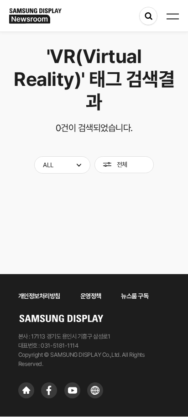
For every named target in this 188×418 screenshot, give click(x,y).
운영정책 (90, 296)
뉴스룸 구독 (134, 296)
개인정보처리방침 (39, 296)
